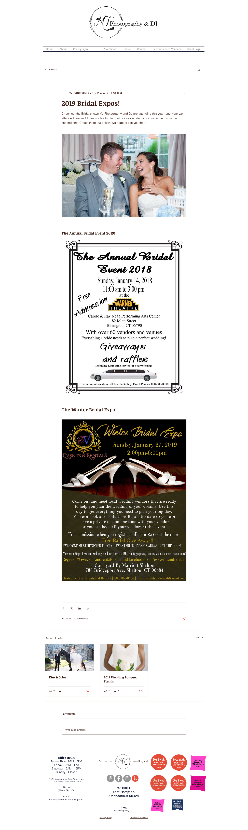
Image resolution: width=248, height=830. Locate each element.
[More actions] (184, 93)
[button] (199, 69)
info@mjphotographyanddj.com (66, 799)
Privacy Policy (106, 817)
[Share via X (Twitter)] (71, 608)
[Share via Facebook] (63, 608)
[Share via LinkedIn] (79, 608)
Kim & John (57, 677)
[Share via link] (88, 608)
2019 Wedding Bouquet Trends (120, 679)
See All (199, 637)
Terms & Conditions (139, 817)
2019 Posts (51, 69)
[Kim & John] (69, 657)
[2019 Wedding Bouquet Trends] (124, 657)
